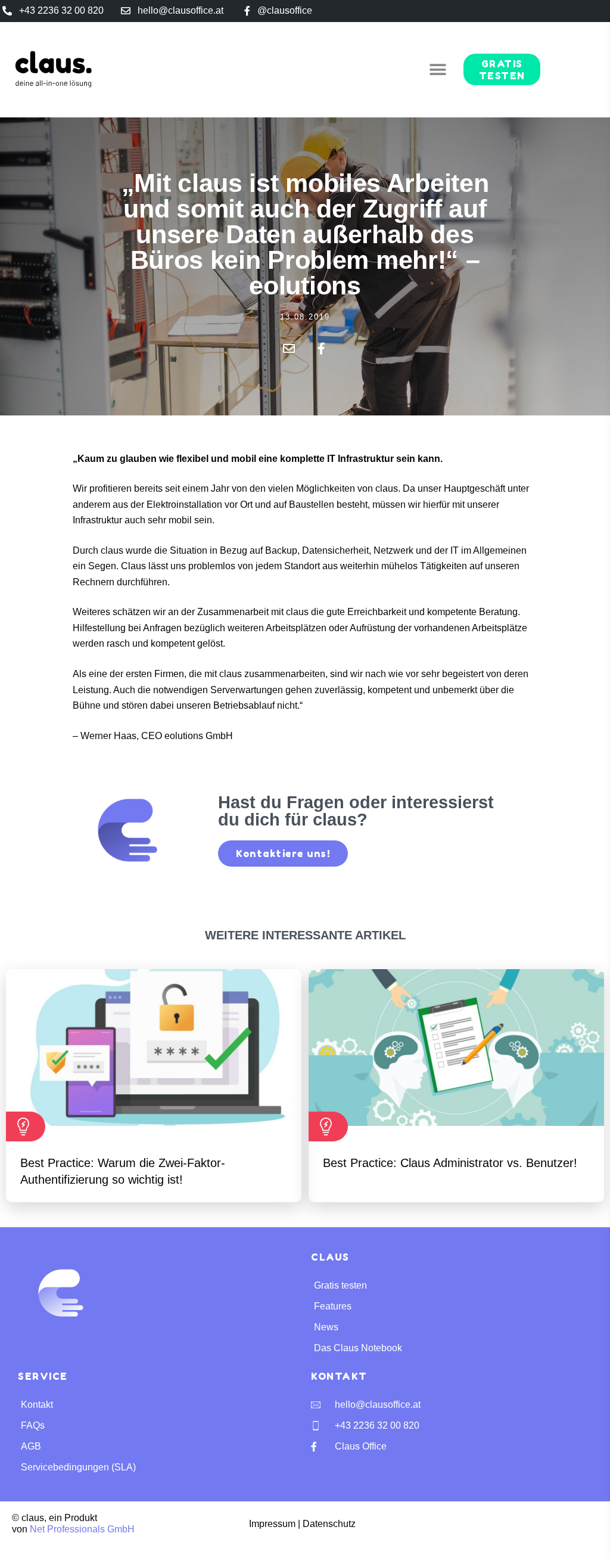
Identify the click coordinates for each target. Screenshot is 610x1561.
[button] (438, 69)
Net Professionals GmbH (82, 1529)
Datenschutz (329, 1524)
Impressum (272, 1524)
